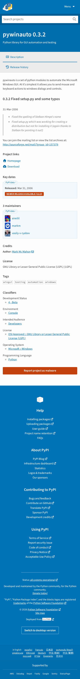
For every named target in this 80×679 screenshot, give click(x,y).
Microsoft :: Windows (20, 349)
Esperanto (48, 656)
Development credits (38, 517)
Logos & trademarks (40, 473)
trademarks (19, 603)
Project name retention (38, 433)
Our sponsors (40, 477)
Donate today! (40, 593)
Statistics (40, 468)
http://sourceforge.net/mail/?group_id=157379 (30, 144)
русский (27, 656)
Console (13, 313)
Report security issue (40, 543)
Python (12, 359)
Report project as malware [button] (40, 371)
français (39, 649)
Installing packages (38, 419)
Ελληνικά (30, 653)
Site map (40, 613)
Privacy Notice (38, 552)
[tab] (40, 57)
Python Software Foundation (48, 603)
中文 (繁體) (68, 653)
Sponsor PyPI (40, 512)
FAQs (40, 438)
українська (17, 653)
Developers (15, 324)
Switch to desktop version (40, 630)
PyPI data (10, 182)
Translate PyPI (38, 508)
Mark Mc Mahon (21, 252)
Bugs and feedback (40, 498)
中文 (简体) (54, 653)
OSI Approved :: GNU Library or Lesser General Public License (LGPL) (39, 336)
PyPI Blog (38, 459)
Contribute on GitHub (38, 503)
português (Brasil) (64, 649)
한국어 (59, 656)
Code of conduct (38, 547)
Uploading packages (38, 424)
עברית (37, 656)
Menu (67, 6)
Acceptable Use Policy (38, 557)
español (28, 649)
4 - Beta (12, 302)
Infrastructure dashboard (38, 463)
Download (13, 166)
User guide (38, 429)
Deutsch (42, 653)
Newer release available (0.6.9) (24, 194)
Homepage (14, 161)
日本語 (49, 649)
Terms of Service (38, 538)
